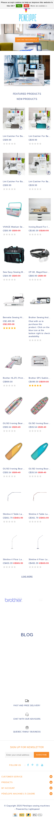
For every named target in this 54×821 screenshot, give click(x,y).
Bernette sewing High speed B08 (14, 317)
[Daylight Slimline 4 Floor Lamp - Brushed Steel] (14, 542)
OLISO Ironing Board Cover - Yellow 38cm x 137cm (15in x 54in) (14, 468)
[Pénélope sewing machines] (27, 11)
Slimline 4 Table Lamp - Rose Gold (40, 514)
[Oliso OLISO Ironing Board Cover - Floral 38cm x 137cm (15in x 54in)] (40, 406)
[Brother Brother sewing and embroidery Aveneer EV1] (40, 300)
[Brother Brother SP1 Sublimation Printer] (40, 360)
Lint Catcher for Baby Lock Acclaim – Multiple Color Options (14, 136)
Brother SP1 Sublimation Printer (40, 378)
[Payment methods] (15, 815)
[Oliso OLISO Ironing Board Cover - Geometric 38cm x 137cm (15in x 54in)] (14, 406)
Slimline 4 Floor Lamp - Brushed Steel (14, 559)
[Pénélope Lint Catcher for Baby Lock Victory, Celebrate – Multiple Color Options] (40, 164)
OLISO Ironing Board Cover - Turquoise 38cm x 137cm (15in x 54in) (40, 468)
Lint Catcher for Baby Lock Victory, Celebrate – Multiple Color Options (40, 181)
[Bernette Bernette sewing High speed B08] (14, 300)
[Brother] (13, 600)
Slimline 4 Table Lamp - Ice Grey (14, 514)
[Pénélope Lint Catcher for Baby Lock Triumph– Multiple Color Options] (14, 164)
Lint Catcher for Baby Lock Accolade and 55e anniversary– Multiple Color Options (40, 136)
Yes (19, 6)
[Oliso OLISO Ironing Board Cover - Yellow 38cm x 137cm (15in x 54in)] (14, 451)
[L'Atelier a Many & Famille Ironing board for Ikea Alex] (40, 209)
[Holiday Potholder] (27, 665)
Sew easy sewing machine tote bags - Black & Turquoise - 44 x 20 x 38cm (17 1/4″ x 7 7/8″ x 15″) (14, 272)
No (26, 6)
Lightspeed (34, 809)
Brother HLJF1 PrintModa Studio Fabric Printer (14, 378)
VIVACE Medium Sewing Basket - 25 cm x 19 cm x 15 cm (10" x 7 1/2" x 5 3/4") (14, 227)
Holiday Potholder (16, 684)
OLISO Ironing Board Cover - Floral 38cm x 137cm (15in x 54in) (40, 423)
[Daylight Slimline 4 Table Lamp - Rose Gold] (40, 496)
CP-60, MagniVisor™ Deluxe (40, 272)
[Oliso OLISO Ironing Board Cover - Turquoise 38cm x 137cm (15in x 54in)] (40, 451)
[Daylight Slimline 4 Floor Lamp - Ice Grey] (40, 542)
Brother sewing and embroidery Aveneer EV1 (40, 317)
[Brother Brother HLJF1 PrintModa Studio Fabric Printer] (14, 360)
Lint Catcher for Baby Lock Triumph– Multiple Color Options (14, 181)
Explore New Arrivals (27, 40)
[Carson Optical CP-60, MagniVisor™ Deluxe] (40, 255)
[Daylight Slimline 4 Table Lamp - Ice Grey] (14, 496)
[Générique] (40, 600)
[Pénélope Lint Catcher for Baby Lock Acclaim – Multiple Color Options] (14, 118)
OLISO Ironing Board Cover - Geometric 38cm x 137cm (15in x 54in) (14, 423)
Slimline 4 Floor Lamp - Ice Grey (40, 559)
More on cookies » (39, 6)
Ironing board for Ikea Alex (40, 227)
